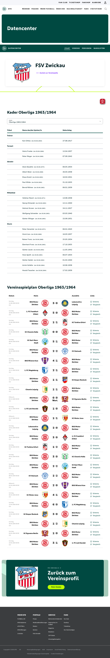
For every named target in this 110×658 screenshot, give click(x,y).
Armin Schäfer (27, 265)
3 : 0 (55, 303)
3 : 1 (55, 543)
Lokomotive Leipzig (77, 303)
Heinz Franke (27, 151)
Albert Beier (27, 172)
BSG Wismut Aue (31, 361)
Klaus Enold (27, 177)
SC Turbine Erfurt (79, 322)
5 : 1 (55, 341)
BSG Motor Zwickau (34, 303)
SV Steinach (76, 351)
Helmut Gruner (28, 208)
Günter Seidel (27, 260)
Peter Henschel (28, 229)
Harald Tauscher (28, 270)
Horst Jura (26, 234)
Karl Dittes (26, 141)
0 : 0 (55, 332)
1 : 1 (55, 322)
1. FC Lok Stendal (31, 409)
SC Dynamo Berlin (79, 399)
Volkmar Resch (28, 198)
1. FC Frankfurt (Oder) (32, 313)
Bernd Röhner (27, 187)
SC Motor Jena (77, 418)
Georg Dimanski (28, 203)
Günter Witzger (28, 218)
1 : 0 (55, 408)
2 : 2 (55, 351)
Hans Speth (26, 255)
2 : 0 (55, 428)
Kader (10, 120)
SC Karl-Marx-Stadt (32, 341)
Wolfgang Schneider (30, 213)
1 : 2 (55, 447)
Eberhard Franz (28, 244)
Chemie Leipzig (32, 389)
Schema (96, 302)
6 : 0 (55, 504)
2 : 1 (55, 370)
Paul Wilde (26, 182)
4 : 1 (55, 360)
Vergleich (96, 305)
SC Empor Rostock (79, 380)
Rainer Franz (27, 239)
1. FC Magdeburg (31, 370)
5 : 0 (55, 313)
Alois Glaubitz (27, 167)
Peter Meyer (27, 156)
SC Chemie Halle (31, 332)
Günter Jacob (27, 250)
